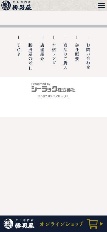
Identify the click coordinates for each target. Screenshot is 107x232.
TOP (19, 56)
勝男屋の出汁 (30, 56)
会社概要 (77, 56)
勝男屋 (17, 5)
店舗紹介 (42, 56)
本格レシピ (54, 56)
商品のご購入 (65, 56)
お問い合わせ (88, 56)
